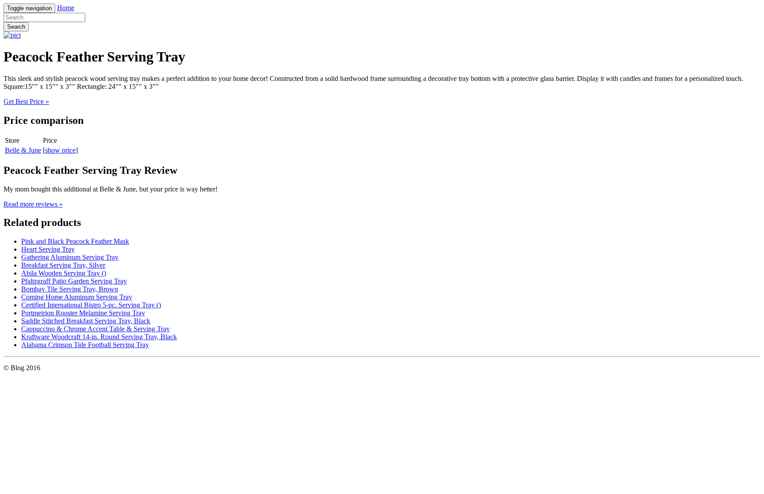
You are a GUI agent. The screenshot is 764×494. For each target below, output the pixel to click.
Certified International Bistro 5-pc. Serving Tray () (91, 305)
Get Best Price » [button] (26, 101)
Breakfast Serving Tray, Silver (63, 265)
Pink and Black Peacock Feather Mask (75, 241)
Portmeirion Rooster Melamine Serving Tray (83, 313)
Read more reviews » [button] (33, 204)
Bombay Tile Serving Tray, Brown (69, 289)
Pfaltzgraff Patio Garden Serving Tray (74, 281)
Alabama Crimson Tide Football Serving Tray (85, 344)
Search (16, 26)
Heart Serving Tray (48, 249)
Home (65, 7)
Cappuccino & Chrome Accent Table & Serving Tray (95, 329)
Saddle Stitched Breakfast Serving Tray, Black (85, 321)
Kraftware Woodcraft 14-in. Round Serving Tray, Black (99, 337)
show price (60, 150)
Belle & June (23, 150)
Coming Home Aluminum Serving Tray (76, 297)
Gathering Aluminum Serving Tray (69, 257)
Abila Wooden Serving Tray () (63, 273)
